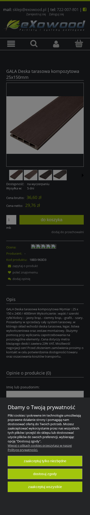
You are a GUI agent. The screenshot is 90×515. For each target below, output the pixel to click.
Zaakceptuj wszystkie (45, 487)
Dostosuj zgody (45, 474)
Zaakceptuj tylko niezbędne (45, 461)
